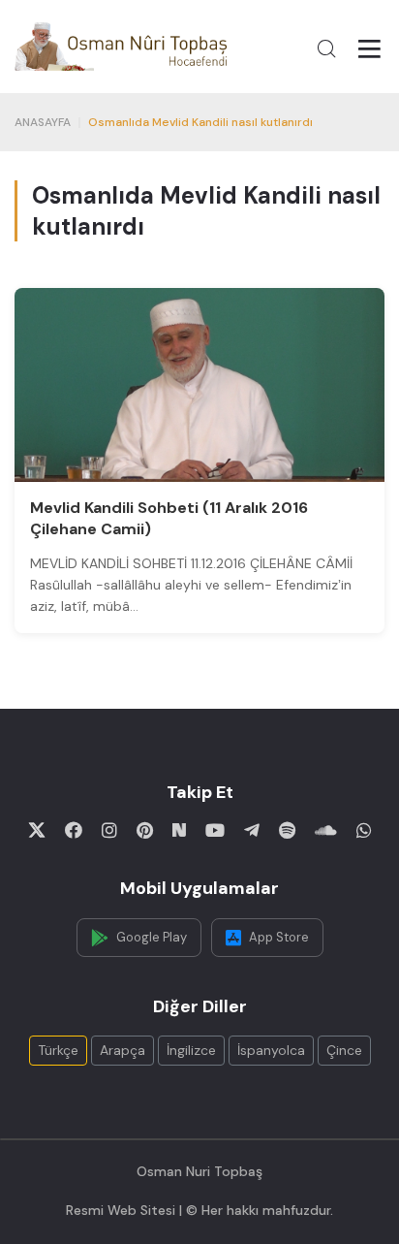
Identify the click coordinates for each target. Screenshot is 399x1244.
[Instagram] (109, 830)
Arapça (122, 1050)
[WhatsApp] (364, 830)
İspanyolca (271, 1050)
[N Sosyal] (179, 830)
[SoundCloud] (326, 830)
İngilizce (191, 1050)
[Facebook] (73, 830)
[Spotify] (287, 830)
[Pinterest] (145, 830)
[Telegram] (252, 830)
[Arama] (326, 48)
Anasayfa (43, 122)
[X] (37, 830)
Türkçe (58, 1050)
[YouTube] (215, 830)
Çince (344, 1050)
